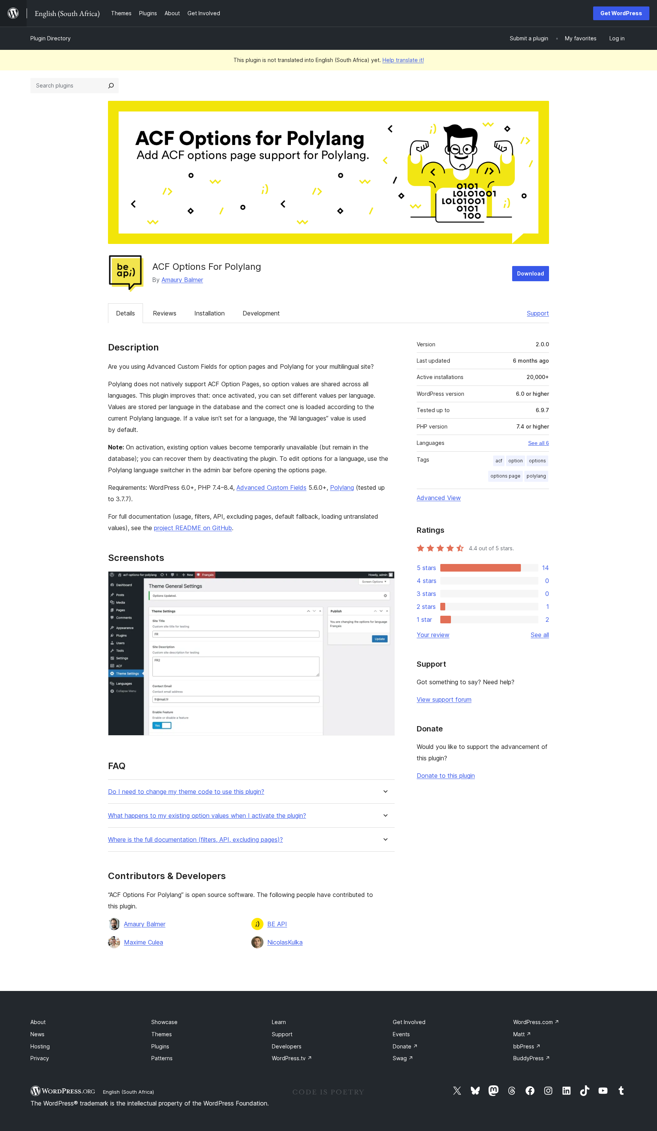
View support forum (444, 699)
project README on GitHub (193, 528)
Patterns (162, 1058)
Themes (161, 1034)
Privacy (39, 1058)
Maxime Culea (143, 942)
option (515, 461)
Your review (433, 635)
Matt (522, 1034)
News (37, 1034)
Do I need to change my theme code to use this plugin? (186, 791)
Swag (403, 1058)
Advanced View (439, 498)
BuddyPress (531, 1058)
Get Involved (409, 1022)
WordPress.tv (292, 1058)
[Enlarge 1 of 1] (384, 581)
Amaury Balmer (182, 280)
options (537, 461)
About (38, 1022)
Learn (279, 1022)
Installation (209, 313)
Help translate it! (403, 60)
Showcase (164, 1022)
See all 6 (538, 443)
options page (505, 476)
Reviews (164, 313)
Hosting (40, 1046)
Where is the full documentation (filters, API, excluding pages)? (195, 839)
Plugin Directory (50, 38)
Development (261, 313)
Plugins (160, 1046)
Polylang (342, 487)
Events (401, 1034)
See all (540, 635)
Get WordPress (621, 13)
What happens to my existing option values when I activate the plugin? (207, 815)
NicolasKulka (285, 942)
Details (125, 313)
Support (538, 313)
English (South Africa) (128, 1092)
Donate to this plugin (446, 775)
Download (530, 273)
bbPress (527, 1046)
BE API (277, 924)
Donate (405, 1046)
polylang (536, 476)
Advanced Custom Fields (271, 487)
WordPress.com (536, 1022)
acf (498, 461)
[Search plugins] (111, 85)
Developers (287, 1046)
